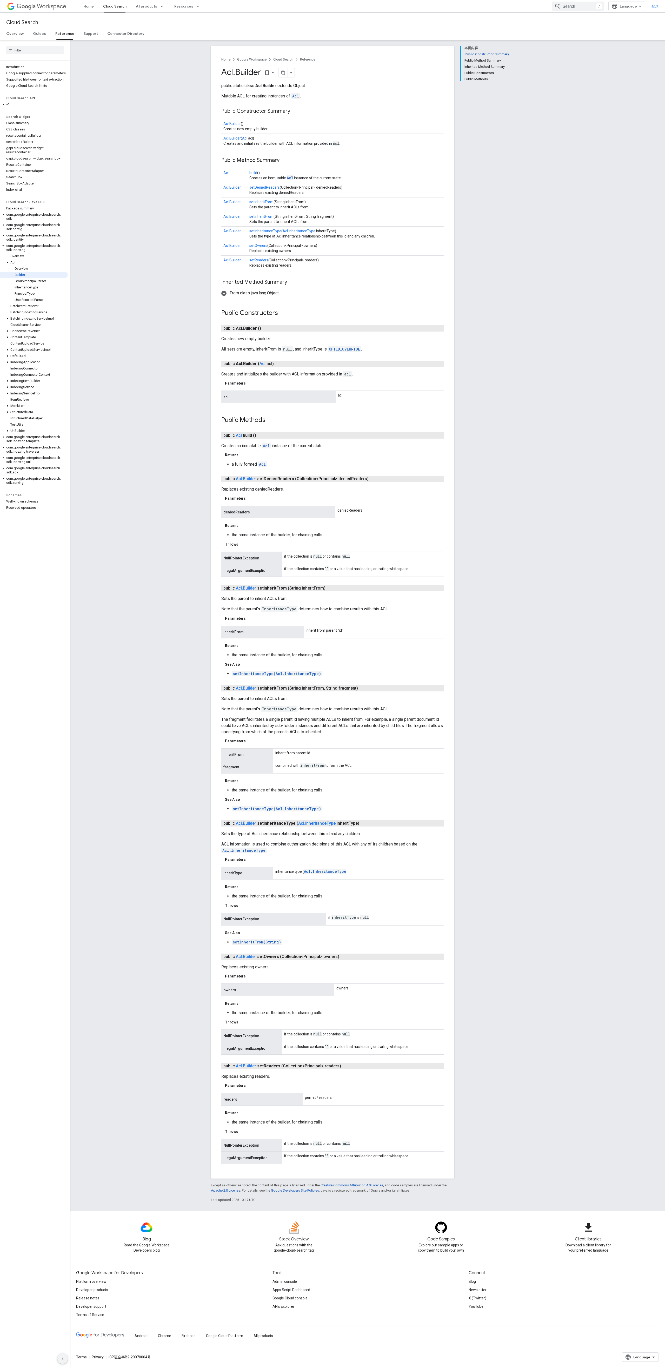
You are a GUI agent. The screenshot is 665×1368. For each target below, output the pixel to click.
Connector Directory (125, 33)
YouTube (476, 1306)
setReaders (258, 260)
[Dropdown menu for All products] (163, 6)
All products (146, 6)
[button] (34, 104)
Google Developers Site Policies (295, 1190)
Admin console (284, 1281)
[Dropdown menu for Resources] (199, 6)
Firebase (189, 1336)
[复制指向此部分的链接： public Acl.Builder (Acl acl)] (280, 364)
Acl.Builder (232, 124)
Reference (64, 33)
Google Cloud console (290, 1298)
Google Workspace (252, 59)
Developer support (91, 1306)
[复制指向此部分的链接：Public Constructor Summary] (295, 111)
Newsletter (478, 1290)
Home (88, 6)
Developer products (92, 1290)
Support (91, 33)
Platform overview (91, 1281)
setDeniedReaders (264, 187)
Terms (81, 1357)
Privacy (98, 1357)
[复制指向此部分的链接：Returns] (243, 455)
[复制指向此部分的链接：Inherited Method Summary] (292, 282)
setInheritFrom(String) (257, 942)
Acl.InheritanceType (299, 231)
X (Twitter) (477, 1298)
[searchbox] (35, 50)
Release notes (87, 1298)
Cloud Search (115, 6)
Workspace (51, 6)
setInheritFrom (261, 202)
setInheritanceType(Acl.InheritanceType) (277, 673)
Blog (472, 1281)
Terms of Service (90, 1315)
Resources (183, 6)
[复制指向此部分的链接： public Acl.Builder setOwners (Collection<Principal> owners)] (345, 957)
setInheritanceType (265, 231)
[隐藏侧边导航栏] (62, 1358)
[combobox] (578, 6)
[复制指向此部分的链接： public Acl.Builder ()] (267, 328)
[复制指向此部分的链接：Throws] (243, 544)
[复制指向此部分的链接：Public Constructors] (283, 313)
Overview (15, 33)
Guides (39, 33)
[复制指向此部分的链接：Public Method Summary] (285, 160)
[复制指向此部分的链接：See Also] (245, 664)
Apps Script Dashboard (291, 1290)
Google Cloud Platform (224, 1336)
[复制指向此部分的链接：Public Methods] (270, 420)
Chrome (164, 1336)
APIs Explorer (283, 1306)
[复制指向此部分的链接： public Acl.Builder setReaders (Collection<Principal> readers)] (347, 1066)
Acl (295, 96)
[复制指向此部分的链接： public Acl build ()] (262, 435)
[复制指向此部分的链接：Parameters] (251, 383)
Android (141, 1336)
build (253, 173)
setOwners (258, 245)
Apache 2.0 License (225, 1190)
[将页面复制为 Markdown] (283, 72)
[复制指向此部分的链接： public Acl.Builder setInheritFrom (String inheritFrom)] (332, 588)
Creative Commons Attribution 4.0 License (352, 1185)
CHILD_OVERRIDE (344, 349)
